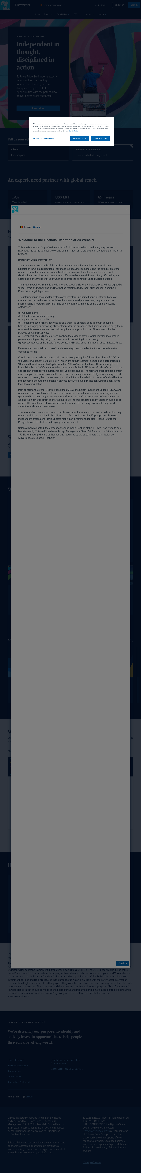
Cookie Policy (73, 131)
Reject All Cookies (79, 138)
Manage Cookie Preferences (43, 138)
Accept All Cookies (100, 138)
